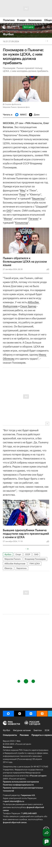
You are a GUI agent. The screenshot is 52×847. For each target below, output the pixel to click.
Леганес (33, 218)
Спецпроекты (10, 735)
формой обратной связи (14, 822)
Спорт (18, 554)
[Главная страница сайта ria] (3, 27)
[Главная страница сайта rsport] (17, 27)
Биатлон (38, 730)
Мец (22, 190)
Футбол (7, 554)
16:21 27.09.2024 (11, 41)
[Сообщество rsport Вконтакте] (30, 714)
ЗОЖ (47, 730)
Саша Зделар (28, 306)
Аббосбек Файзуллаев (14, 563)
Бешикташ (38, 198)
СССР (27, 554)
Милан (8, 218)
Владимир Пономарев (35, 559)
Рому (22, 194)
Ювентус (8, 568)
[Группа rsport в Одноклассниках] (42, 714)
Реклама (24, 735)
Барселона (21, 568)
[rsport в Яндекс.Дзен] (19, 714)
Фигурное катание (22, 730)
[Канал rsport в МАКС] (8, 714)
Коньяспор (21, 222)
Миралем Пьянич (12, 559)
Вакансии (7, 747)
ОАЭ (9, 210)
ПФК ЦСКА (34, 563)
